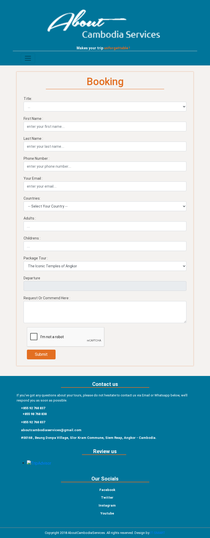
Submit (41, 354)
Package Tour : (36, 258)
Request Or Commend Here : (47, 298)
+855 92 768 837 (33, 408)
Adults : (30, 218)
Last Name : (33, 138)
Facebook (107, 490)
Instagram (107, 505)
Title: (28, 99)
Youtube (107, 513)
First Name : (33, 119)
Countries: (32, 198)
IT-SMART (157, 533)
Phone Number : (36, 158)
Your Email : (33, 178)
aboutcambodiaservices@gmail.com (51, 430)
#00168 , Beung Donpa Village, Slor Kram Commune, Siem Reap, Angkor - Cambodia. (88, 438)
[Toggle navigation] (28, 58)
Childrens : (32, 238)
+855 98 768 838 (35, 414)
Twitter (107, 497)
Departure (32, 278)
